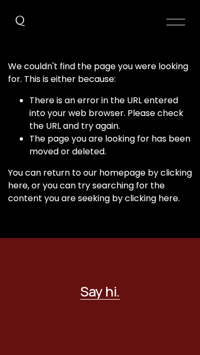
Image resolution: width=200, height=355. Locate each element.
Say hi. (99, 291)
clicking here (151, 198)
